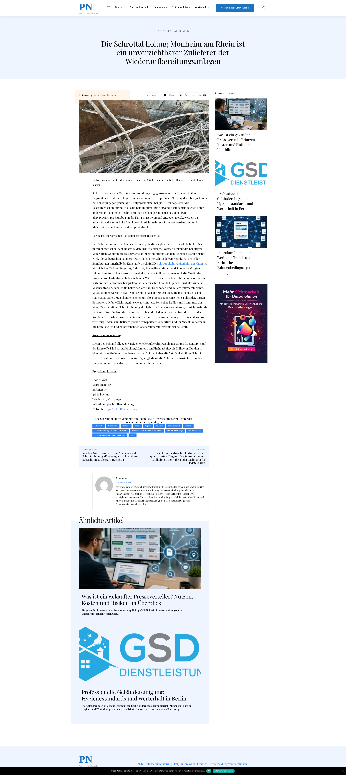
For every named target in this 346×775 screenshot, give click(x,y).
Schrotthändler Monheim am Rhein (109, 435)
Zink (132, 435)
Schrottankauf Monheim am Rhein (147, 430)
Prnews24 (87, 95)
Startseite (164, 31)
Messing (159, 426)
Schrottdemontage (175, 430)
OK (208, 771)
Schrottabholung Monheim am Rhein (180, 263)
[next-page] (93, 717)
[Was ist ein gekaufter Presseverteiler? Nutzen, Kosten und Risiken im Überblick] (140, 558)
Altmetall (98, 426)
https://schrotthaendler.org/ (122, 409)
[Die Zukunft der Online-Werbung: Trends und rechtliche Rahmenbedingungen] (241, 232)
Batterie (126, 426)
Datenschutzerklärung (223, 771)
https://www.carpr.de (123, 482)
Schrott (113, 283)
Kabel (137, 426)
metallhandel (174, 426)
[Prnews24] (104, 491)
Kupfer (148, 426)
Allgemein (181, 31)
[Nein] (342, 771)
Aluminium (112, 426)
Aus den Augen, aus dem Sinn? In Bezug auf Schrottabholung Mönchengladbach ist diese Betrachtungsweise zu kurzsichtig (110, 456)
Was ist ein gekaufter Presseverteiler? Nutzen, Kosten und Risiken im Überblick (137, 599)
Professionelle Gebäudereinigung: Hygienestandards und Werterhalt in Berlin (134, 695)
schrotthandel (194, 430)
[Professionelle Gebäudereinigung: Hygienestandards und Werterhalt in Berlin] (140, 654)
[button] (262, 8)
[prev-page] (83, 717)
